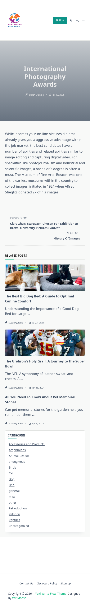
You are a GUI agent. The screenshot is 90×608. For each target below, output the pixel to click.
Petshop (14, 514)
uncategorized (19, 526)
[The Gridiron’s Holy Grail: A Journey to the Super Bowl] (45, 343)
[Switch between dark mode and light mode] (71, 20)
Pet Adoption (18, 508)
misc (12, 497)
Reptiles (14, 520)
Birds (12, 467)
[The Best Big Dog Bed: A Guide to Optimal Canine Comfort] (45, 278)
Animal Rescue (19, 456)
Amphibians (17, 450)
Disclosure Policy (46, 584)
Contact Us (26, 584)
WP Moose (19, 598)
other (12, 502)
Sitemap (65, 584)
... (28, 313)
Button (60, 20)
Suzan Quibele (36, 94)
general (14, 491)
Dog (11, 479)
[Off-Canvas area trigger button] (83, 20)
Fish (11, 485)
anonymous (17, 462)
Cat (11, 473)
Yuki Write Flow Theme (51, 593)
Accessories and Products (27, 444)
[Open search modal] (77, 20)
